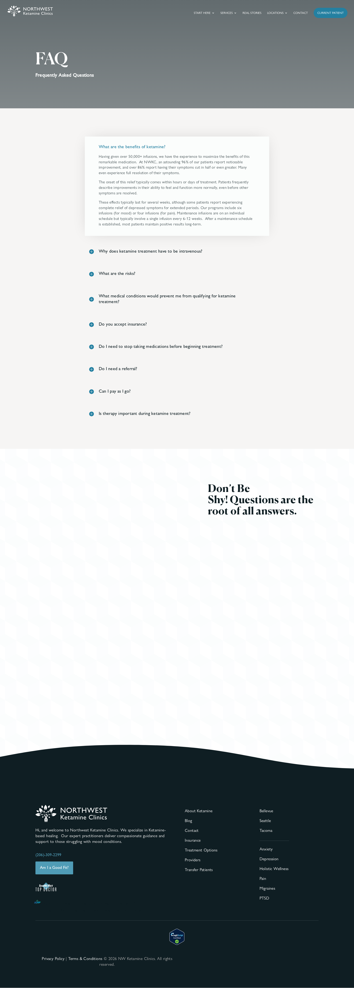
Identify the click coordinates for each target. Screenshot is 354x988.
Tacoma (266, 830)
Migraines (267, 888)
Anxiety (266, 849)
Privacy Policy (53, 958)
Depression (269, 858)
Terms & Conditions (85, 958)
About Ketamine (199, 810)
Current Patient (330, 13)
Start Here (202, 13)
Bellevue (266, 810)
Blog (188, 820)
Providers (193, 859)
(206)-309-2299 (48, 854)
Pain (263, 878)
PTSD (264, 898)
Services (226, 13)
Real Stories (252, 13)
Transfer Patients (199, 869)
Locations (275, 13)
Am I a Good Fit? (54, 867)
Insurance (193, 840)
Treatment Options (201, 850)
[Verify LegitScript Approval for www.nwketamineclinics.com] (176, 943)
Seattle (265, 820)
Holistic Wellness (274, 868)
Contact (300, 13)
